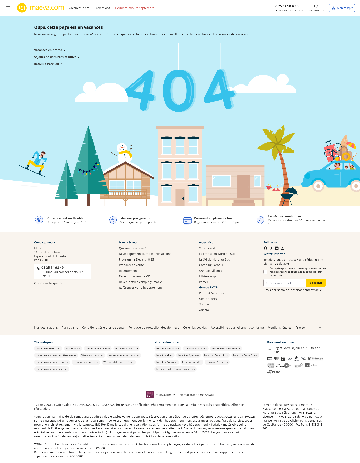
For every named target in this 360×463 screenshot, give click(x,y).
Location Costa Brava (245, 355)
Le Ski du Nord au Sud (214, 259)
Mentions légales (279, 327)
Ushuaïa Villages (210, 271)
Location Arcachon (217, 362)
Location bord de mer (48, 348)
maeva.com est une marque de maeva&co (185, 395)
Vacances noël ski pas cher (124, 355)
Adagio (204, 310)
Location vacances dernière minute (56, 355)
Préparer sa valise (131, 265)
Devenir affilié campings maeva (141, 282)
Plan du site (70, 327)
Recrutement (128, 271)
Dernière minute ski (126, 348)
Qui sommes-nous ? (132, 248)
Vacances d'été (79, 8)
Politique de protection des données (154, 327)
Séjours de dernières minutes (55, 57)
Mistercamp (207, 276)
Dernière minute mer (97, 348)
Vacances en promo (48, 50)
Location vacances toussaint (52, 362)
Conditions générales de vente (103, 327)
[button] (8, 8)
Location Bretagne (166, 362)
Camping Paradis (211, 265)
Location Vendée (191, 362)
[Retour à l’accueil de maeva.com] (41, 8)
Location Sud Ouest (196, 348)
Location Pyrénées (188, 355)
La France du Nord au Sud (217, 254)
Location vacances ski (85, 362)
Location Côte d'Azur (216, 355)
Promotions (102, 8)
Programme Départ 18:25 (136, 259)
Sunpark (205, 304)
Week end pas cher (92, 355)
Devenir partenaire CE (134, 276)
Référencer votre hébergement (140, 287)
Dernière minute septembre (134, 8)
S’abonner (316, 282)
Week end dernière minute (118, 362)
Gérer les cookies (195, 327)
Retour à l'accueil (46, 64)
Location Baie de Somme (226, 348)
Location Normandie (168, 348)
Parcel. (204, 282)
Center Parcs (208, 299)
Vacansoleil (207, 248)
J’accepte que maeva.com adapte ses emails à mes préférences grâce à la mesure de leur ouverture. (298, 271)
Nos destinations (46, 327)
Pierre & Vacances (211, 293)
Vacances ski (73, 348)
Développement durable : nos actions (145, 254)
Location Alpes (164, 355)
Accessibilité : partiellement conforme (237, 327)
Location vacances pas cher (52, 369)
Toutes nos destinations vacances (175, 369)
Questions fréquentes (49, 283)
